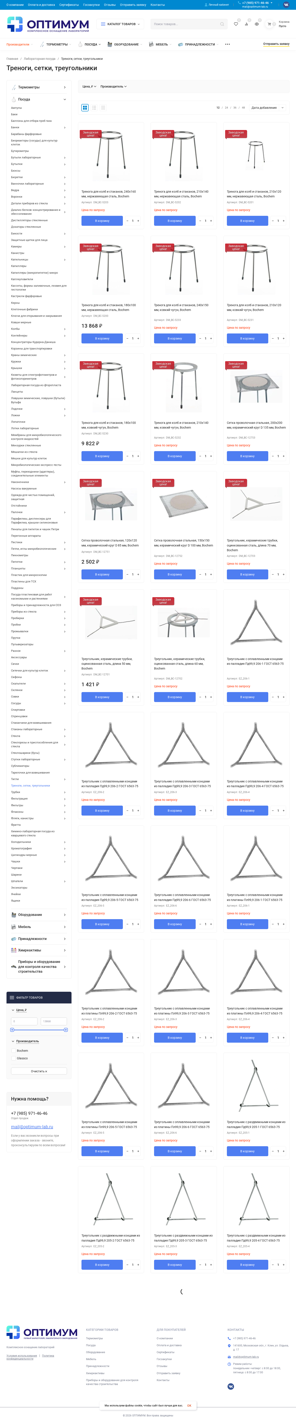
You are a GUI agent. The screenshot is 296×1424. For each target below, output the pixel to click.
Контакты (163, 1380)
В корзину (102, 221)
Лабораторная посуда (39, 58)
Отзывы (162, 1366)
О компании (165, 1338)
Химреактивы (95, 1373)
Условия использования (22, 1355)
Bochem (22, 1050)
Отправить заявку (168, 1373)
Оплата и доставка (169, 1345)
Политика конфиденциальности (30, 1357)
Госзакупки (164, 1359)
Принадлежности (97, 1366)
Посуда (91, 1345)
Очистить (38, 1071)
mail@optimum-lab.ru (32, 1126)
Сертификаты (165, 1352)
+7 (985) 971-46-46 (255, 3)
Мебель (91, 1359)
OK (189, 1405)
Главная (12, 58)
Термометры (94, 1338)
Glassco (22, 1058)
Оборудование (95, 1352)
